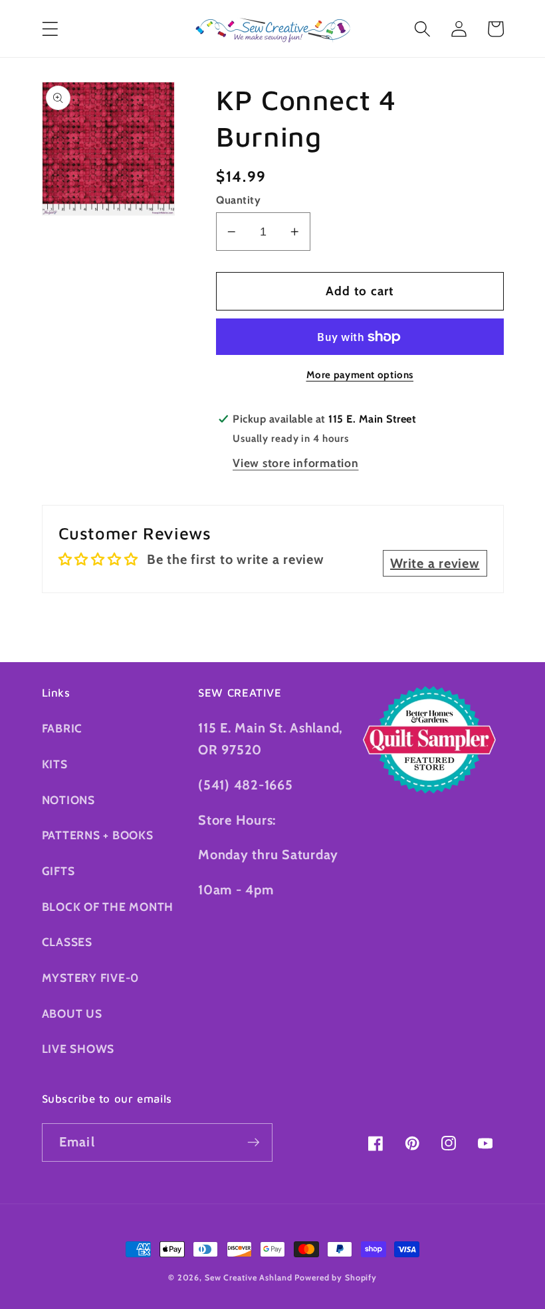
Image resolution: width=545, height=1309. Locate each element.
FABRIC (62, 728)
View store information (296, 463)
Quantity (238, 199)
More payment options (360, 375)
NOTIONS (68, 800)
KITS (55, 764)
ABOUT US (72, 1013)
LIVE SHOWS (78, 1049)
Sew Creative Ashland (248, 1277)
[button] (50, 29)
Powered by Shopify (335, 1277)
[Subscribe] (253, 1142)
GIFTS (58, 871)
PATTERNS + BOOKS (98, 835)
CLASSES (67, 942)
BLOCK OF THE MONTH (108, 907)
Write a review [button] (435, 563)
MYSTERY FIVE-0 (91, 978)
